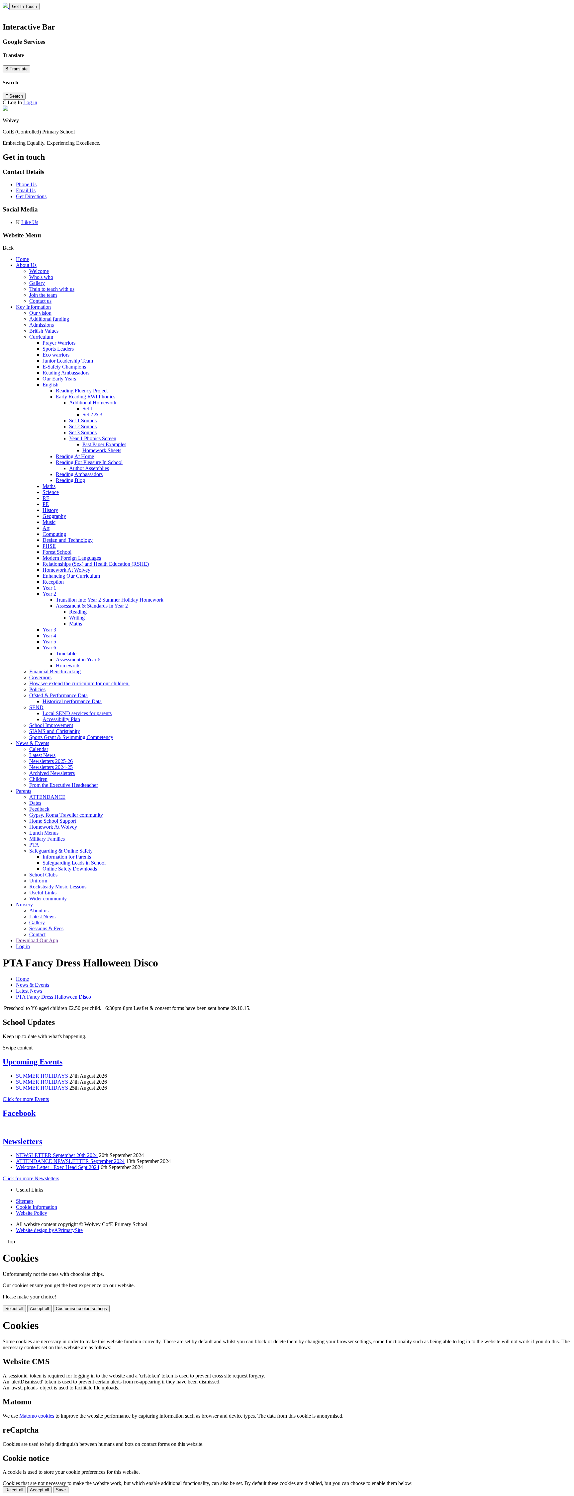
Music (49, 522)
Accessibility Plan (61, 719)
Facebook (19, 1113)
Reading (78, 612)
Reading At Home (75, 456)
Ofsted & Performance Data (58, 695)
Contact (37, 934)
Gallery (37, 283)
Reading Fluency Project (82, 390)
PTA (34, 845)
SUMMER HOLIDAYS (42, 1076)
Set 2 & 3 (92, 414)
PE (46, 504)
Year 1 (49, 588)
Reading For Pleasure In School (89, 462)
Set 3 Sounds (83, 432)
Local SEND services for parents (77, 713)
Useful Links (42, 892)
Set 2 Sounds (83, 426)
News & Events (32, 743)
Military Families (47, 839)
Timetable (66, 653)
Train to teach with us (51, 289)
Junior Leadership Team (68, 361)
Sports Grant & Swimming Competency (71, 737)
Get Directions (31, 196)
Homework (68, 665)
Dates (35, 803)
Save (61, 1489)
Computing (54, 534)
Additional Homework (93, 402)
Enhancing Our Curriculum (71, 576)
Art (46, 528)
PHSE (49, 546)
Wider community (48, 898)
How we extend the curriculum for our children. (79, 683)
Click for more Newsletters (31, 1178)
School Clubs (43, 874)
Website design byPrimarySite (49, 1230)
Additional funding (49, 319)
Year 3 (49, 629)
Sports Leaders (58, 349)
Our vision (40, 313)
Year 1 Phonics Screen (92, 438)
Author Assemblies (89, 468)
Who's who (41, 277)
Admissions (41, 325)
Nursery (24, 904)
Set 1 (87, 408)
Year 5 (49, 641)
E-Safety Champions (64, 367)
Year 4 (49, 635)
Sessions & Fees (46, 928)
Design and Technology (68, 540)
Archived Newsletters (52, 773)
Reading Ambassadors (66, 372)
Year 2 (49, 594)
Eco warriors (56, 355)
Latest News (42, 755)
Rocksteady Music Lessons (57, 886)
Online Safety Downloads (70, 869)
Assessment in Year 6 (78, 659)
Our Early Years (59, 378)
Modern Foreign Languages (72, 558)
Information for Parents (67, 857)
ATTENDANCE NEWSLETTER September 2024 (70, 1161)
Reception (53, 582)
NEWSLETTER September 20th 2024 (57, 1155)
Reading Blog (70, 480)
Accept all (39, 1308)
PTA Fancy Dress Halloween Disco (53, 997)
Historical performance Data (72, 701)
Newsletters (22, 1141)
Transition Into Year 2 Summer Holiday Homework (109, 600)
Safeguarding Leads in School (74, 863)
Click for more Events (26, 1099)
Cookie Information (36, 1207)
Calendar (38, 749)
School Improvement (51, 725)
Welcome (39, 271)
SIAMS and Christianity (54, 731)
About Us (26, 265)
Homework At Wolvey (66, 570)
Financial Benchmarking (55, 671)
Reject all (14, 1308)
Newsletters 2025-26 (51, 761)
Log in (30, 102)
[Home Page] (6, 6)
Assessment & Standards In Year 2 (92, 606)
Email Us (26, 190)
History (50, 510)
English (50, 384)
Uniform (38, 880)
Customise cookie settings (81, 1308)
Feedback (39, 809)
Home (22, 259)
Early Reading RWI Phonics (85, 396)
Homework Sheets (101, 450)
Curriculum (41, 337)
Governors (40, 677)
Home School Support (52, 821)
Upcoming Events (32, 1061)
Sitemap (24, 1201)
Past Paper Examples (104, 444)
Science (51, 492)
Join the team (43, 295)
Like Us (29, 222)
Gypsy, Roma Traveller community (66, 815)
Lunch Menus (43, 833)
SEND (36, 707)
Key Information (33, 307)
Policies (37, 689)
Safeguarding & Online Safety (61, 851)
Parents (23, 791)
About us (38, 910)
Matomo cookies (36, 1416)
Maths (49, 486)
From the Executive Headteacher (63, 785)
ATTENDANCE (47, 797)
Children (38, 779)
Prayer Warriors (59, 343)
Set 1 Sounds (83, 420)
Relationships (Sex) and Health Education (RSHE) (96, 564)
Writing (77, 618)
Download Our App (37, 940)
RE (46, 498)
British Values (43, 331)
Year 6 (49, 647)
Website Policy (31, 1213)
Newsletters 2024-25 (51, 767)
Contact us (40, 301)
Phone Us (26, 184)
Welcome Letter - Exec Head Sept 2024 (57, 1167)
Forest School (57, 552)
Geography (54, 516)
